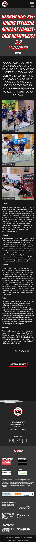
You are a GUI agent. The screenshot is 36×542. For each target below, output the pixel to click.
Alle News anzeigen (18, 364)
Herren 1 (18, 53)
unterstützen (5, 483)
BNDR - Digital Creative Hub (21, 541)
